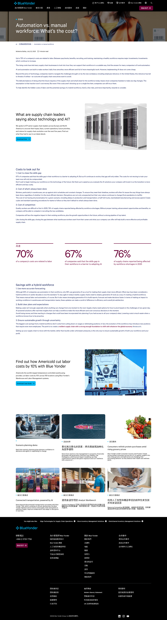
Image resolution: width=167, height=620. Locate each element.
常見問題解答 (89, 573)
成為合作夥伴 (124, 543)
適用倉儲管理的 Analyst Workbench (83, 490)
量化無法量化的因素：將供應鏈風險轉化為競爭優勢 (83, 437)
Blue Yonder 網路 (56, 543)
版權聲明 (53, 600)
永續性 (87, 543)
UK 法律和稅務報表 (91, 604)
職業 (86, 550)
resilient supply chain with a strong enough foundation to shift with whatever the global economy (95, 326)
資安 (86, 569)
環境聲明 (121, 589)
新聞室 (87, 558)
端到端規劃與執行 (57, 539)
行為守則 (53, 604)
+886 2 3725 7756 (24, 539)
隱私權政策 (54, 592)
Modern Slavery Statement (93, 592)
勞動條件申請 (89, 596)
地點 (86, 547)
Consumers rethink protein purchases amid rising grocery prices (129, 437)
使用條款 (53, 596)
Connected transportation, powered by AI (37, 490)
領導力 (87, 554)
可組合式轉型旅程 (57, 554)
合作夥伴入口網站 (126, 547)
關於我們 (87, 539)
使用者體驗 (54, 558)
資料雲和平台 (55, 550)
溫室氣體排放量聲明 (126, 592)
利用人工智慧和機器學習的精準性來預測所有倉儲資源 (129, 490)
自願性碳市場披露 (125, 596)
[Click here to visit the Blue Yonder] (16, 44)
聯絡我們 (87, 577)
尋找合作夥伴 (124, 539)
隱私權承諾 (54, 589)
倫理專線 (87, 589)
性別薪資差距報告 (91, 600)
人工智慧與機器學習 (58, 547)
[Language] (146, 4)
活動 (86, 565)
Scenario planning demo (37, 437)
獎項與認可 (88, 562)
